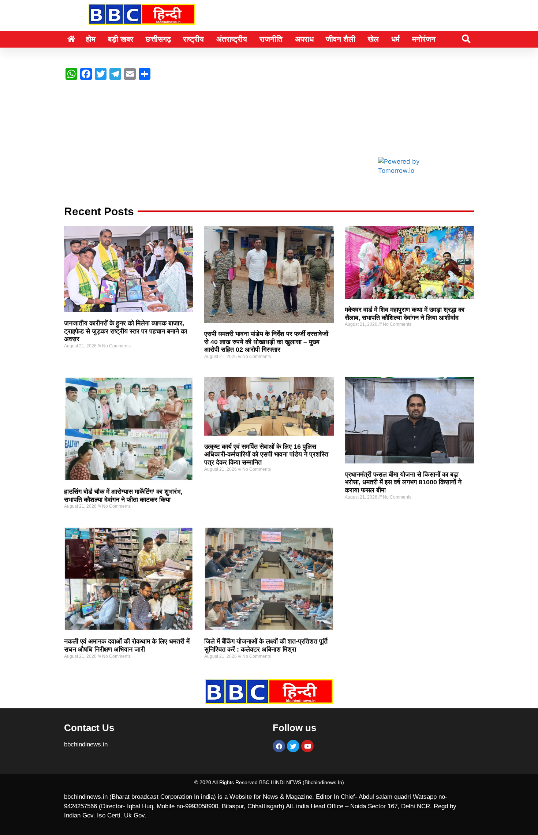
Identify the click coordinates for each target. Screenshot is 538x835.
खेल (373, 39)
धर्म (395, 39)
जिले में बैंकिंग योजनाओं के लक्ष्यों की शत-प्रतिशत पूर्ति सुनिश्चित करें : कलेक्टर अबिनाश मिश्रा (266, 645)
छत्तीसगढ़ (158, 39)
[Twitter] (293, 746)
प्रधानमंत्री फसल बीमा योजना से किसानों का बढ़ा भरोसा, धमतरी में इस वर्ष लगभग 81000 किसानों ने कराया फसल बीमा (403, 482)
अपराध (304, 39)
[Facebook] (279, 746)
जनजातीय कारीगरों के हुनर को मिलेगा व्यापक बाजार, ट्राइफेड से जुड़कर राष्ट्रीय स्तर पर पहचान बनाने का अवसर (125, 331)
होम (91, 39)
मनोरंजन (424, 39)
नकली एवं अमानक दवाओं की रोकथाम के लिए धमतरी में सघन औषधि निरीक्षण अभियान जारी (127, 645)
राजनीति (271, 39)
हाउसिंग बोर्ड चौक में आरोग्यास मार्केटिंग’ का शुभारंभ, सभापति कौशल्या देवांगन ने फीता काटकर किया (123, 495)
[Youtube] (307, 746)
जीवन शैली (340, 39)
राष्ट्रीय (193, 39)
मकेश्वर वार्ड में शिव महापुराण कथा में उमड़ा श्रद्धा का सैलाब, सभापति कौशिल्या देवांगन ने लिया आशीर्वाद (404, 313)
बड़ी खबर (120, 39)
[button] (466, 39)
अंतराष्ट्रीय (231, 39)
